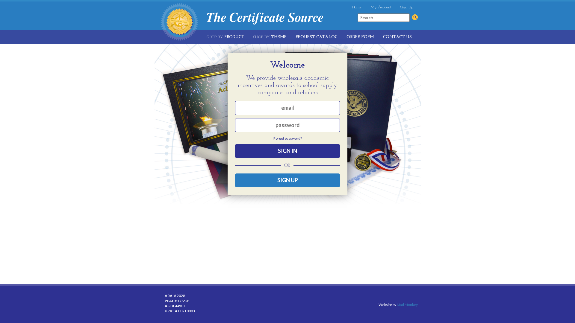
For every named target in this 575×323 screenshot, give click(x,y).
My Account (380, 7)
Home (356, 7)
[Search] (415, 17)
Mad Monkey (407, 304)
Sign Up (406, 7)
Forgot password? (287, 138)
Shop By (225, 37)
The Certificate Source (265, 19)
